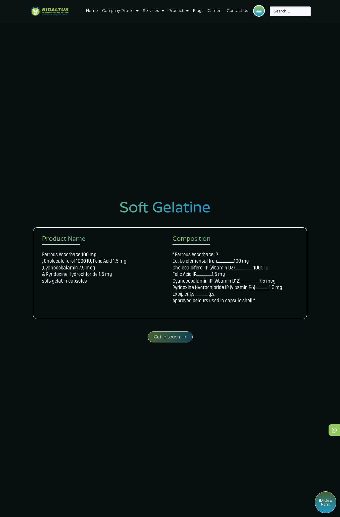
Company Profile (118, 10)
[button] (259, 11)
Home (92, 10)
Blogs (198, 10)
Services (151, 10)
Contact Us (237, 10)
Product (176, 10)
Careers (215, 10)
